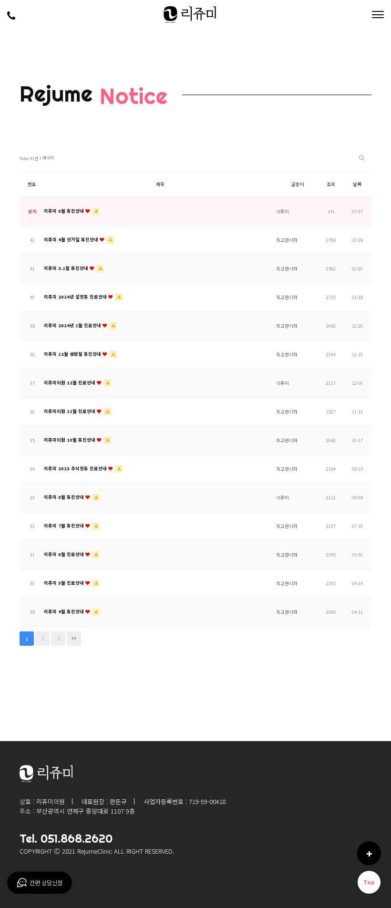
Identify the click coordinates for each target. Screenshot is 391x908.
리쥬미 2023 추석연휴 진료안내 (76, 468)
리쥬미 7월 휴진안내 (64, 525)
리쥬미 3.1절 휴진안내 (67, 268)
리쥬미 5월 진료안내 (64, 582)
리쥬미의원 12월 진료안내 (70, 382)
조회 (331, 184)
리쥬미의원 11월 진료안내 (70, 411)
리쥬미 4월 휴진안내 (64, 611)
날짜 (357, 184)
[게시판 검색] (362, 157)
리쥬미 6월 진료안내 (64, 554)
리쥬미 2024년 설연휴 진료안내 (76, 296)
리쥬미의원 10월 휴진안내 (70, 439)
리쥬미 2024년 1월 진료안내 (73, 325)
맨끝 (74, 638)
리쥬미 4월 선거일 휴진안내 (72, 239)
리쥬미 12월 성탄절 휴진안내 (73, 354)
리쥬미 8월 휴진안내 (64, 210)
